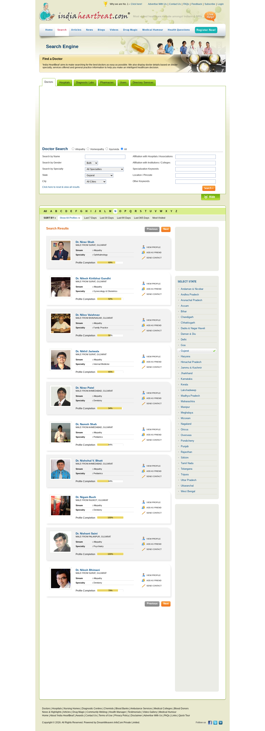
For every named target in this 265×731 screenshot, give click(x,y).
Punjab (185, 446)
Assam (185, 305)
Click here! (136, 4)
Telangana (186, 468)
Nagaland (186, 423)
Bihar (184, 311)
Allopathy (80, 149)
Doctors (46, 708)
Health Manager (117, 712)
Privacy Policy (121, 715)
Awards (80, 715)
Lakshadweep (188, 390)
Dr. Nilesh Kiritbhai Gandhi (93, 278)
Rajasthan (186, 452)
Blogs (101, 29)
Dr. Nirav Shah (85, 241)
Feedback (196, 4)
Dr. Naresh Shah (86, 424)
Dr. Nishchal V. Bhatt (89, 460)
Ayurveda (114, 149)
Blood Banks (122, 708)
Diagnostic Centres (92, 708)
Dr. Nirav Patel (85, 387)
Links (174, 715)
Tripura (185, 474)
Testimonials (134, 712)
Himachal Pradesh (191, 362)
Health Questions (179, 29)
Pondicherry (187, 440)
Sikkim (185, 457)
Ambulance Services (141, 708)
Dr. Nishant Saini (87, 533)
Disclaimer (136, 715)
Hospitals (57, 708)
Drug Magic (130, 29)
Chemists (109, 708)
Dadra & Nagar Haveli (193, 328)
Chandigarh (187, 317)
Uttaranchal (187, 485)
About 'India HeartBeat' (62, 715)
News (89, 29)
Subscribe (209, 4)
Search (62, 29)
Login (221, 4)
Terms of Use (106, 715)
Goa (183, 345)
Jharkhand (186, 373)
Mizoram (186, 418)
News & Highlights (51, 712)
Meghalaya (187, 412)
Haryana (185, 356)
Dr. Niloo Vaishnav (88, 314)
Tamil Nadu (187, 463)
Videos (114, 29)
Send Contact (154, 258)
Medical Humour (152, 29)
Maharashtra (188, 401)
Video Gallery (150, 712)
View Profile (153, 247)
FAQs (186, 4)
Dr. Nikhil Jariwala (87, 351)
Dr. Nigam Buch (86, 497)
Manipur (185, 407)
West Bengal (188, 491)
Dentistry (98, 400)
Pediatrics (98, 437)
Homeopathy (97, 149)
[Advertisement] (132, 117)
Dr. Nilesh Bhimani (88, 569)
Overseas (186, 435)
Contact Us (175, 4)
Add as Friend (153, 252)
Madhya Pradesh (190, 395)
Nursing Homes (72, 708)
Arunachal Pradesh (191, 300)
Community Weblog (97, 712)
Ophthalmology (101, 255)
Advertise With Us (157, 4)
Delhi (183, 339)
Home (49, 29)
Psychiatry (99, 546)
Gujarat (185, 350)
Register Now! (206, 29)
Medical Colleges (163, 708)
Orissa (184, 429)
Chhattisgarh (188, 322)
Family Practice (101, 327)
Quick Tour (184, 715)
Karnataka (186, 378)
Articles (76, 29)
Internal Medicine (101, 364)
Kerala (184, 384)
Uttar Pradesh (188, 480)
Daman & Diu (188, 333)
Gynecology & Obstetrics (105, 291)
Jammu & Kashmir (191, 367)
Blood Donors (181, 708)
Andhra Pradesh (190, 294)
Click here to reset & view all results (61, 187)
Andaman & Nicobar (192, 288)
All (125, 149)
